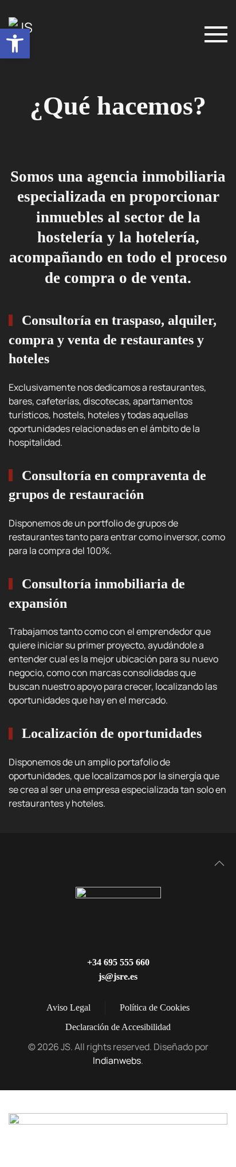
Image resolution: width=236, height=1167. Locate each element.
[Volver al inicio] (39, 34)
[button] (15, 43)
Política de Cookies (155, 1007)
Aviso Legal (68, 1007)
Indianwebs (117, 1060)
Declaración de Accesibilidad (118, 1027)
